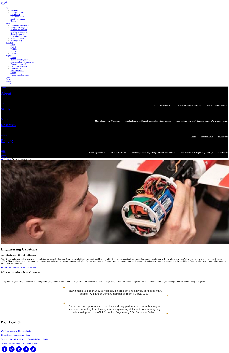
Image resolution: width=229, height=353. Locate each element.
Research (9, 43)
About (8, 8)
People (8, 81)
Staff (3, 4)
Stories (13, 51)
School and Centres (17, 17)
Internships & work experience (22, 62)
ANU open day (16, 40)
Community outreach (18, 64)
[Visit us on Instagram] (11, 349)
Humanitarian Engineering (20, 60)
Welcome (14, 10)
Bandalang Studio (17, 71)
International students (18, 36)
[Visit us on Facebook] (4, 349)
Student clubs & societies (19, 75)
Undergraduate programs (19, 25)
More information (17, 38)
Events (8, 79)
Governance (15, 15)
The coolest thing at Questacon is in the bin (17, 335)
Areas (12, 45)
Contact (9, 83)
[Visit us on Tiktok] (33, 349)
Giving (13, 73)
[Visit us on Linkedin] (18, 349)
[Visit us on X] (26, 349)
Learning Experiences (18, 32)
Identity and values (17, 19)
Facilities (13, 49)
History (13, 21)
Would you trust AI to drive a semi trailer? (16, 331)
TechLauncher (15, 68)
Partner (13, 53)
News (8, 77)
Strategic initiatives (17, 12)
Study (8, 23)
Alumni (13, 58)
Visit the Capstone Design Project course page (18, 267)
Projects (13, 47)
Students (4, 2)
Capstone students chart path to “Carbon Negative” (20, 343)
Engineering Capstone (18, 66)
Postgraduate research (18, 30)
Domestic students (17, 34)
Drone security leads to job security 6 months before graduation (25, 339)
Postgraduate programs (19, 28)
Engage (8, 55)
